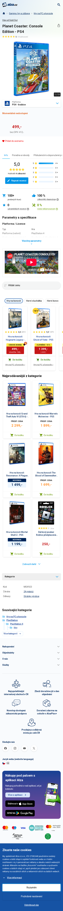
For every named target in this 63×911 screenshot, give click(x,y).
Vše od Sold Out (10, 20)
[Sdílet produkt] (59, 25)
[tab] (6, 155)
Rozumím (31, 887)
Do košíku (19, 435)
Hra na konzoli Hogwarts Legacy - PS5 (15, 338)
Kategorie (10, 576)
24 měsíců (28, 591)
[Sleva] (36, 311)
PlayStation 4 (16, 624)
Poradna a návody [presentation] (21, 155)
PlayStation (12, 620)
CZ (8, 763)
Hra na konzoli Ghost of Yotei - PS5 (43, 338)
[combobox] (31, 103)
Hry (15, 627)
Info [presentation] (6, 155)
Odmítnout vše (31, 905)
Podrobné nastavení (31, 896)
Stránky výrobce (31, 596)
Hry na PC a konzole (43, 13)
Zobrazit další (29, 564)
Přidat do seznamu (14, 141)
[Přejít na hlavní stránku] (9, 4)
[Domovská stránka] (3, 13)
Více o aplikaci (15, 795)
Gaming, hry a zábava (19, 13)
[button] (31, 646)
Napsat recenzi (18, 180)
